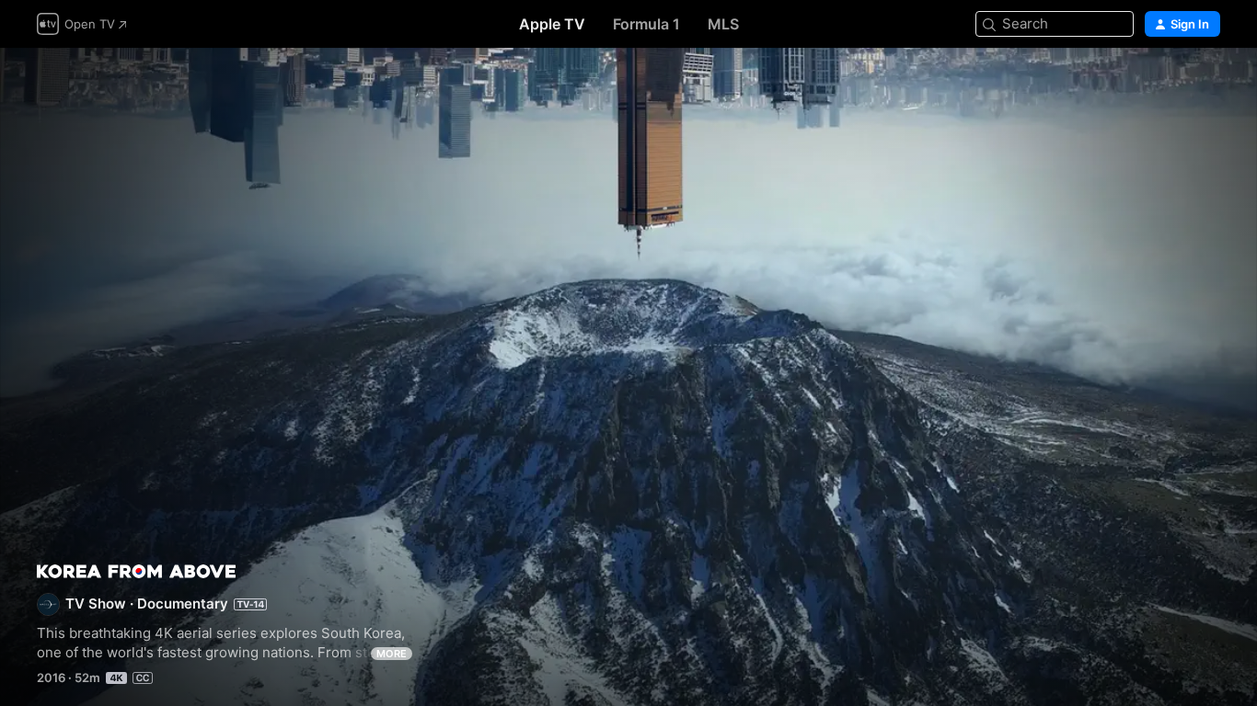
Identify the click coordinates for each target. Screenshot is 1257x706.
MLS (723, 24)
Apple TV (552, 24)
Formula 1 (646, 24)
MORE (391, 653)
